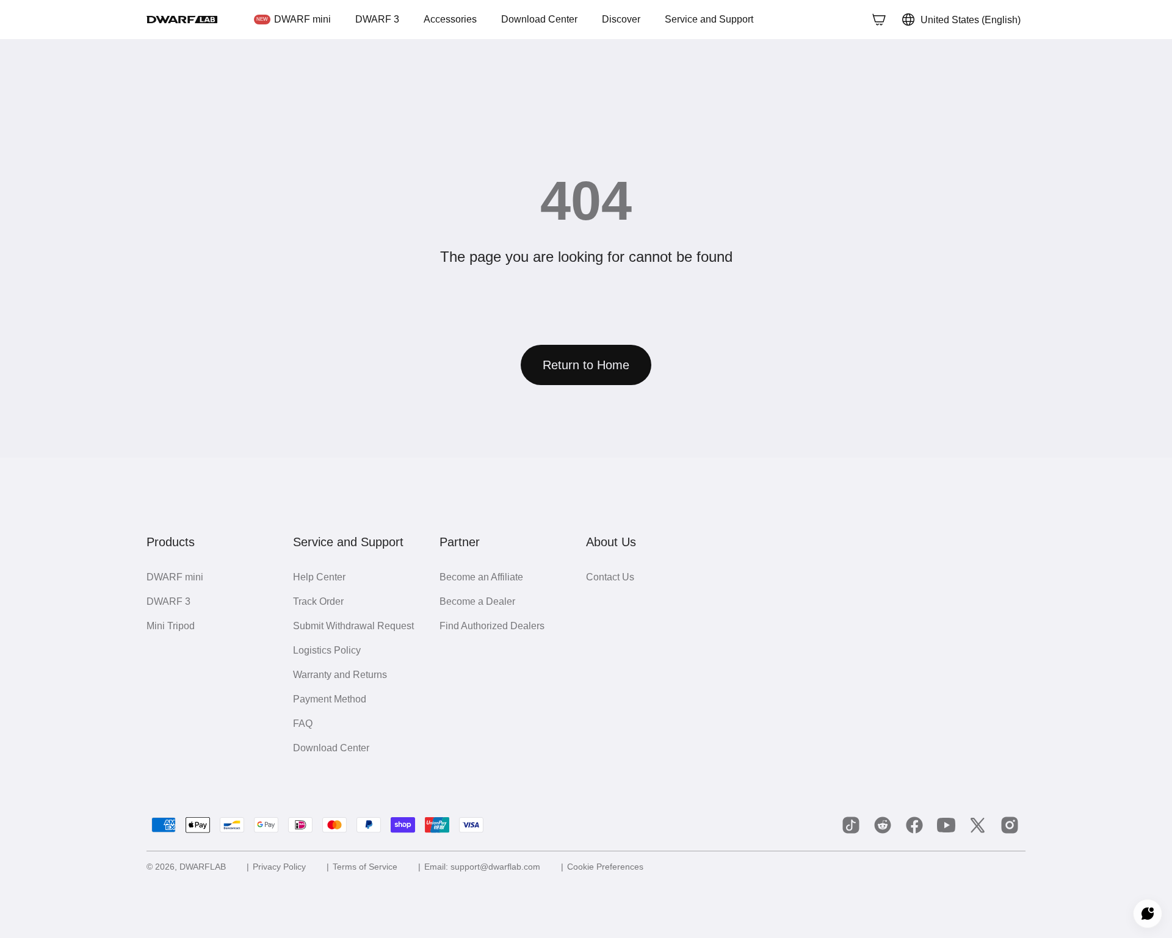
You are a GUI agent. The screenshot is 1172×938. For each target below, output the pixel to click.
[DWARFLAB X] (978, 825)
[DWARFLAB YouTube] (946, 825)
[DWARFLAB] (181, 19)
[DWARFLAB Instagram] (1010, 825)
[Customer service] (1147, 913)
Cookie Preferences (611, 866)
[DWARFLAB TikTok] (851, 825)
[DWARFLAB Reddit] (883, 825)
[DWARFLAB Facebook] (914, 825)
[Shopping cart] (876, 19)
